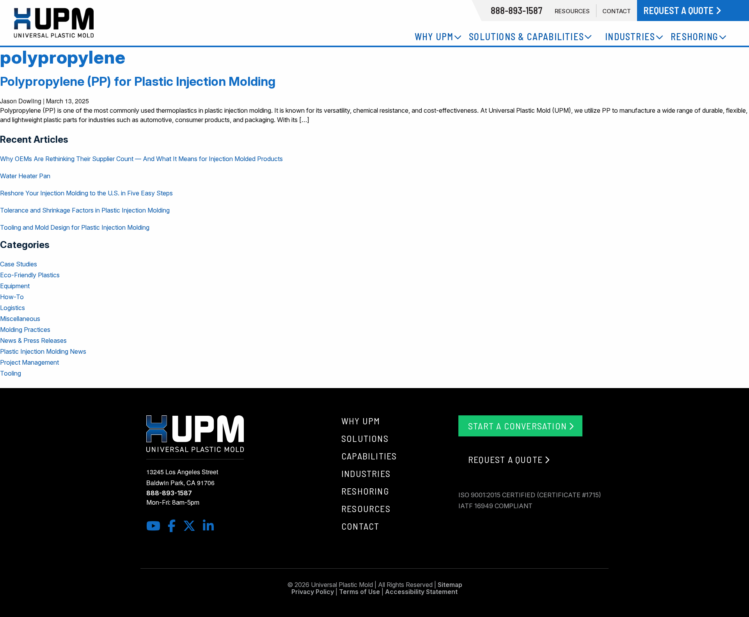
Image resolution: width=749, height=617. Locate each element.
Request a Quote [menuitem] (679, 10)
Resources (365, 508)
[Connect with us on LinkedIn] (212, 525)
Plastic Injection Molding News (43, 351)
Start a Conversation (517, 425)
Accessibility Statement (421, 592)
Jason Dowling (20, 100)
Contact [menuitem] (616, 11)
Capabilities (369, 455)
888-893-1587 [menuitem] (516, 10)
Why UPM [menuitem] (434, 36)
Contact (360, 526)
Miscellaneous (20, 319)
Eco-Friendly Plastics (30, 275)
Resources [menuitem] (572, 11)
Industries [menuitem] (630, 36)
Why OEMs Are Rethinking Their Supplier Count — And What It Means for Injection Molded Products (141, 159)
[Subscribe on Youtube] (157, 525)
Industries (365, 473)
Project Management (29, 362)
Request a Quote (505, 459)
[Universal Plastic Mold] (125, 23)
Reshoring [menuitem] (694, 36)
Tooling (10, 373)
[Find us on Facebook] (175, 525)
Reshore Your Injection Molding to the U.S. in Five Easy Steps (86, 193)
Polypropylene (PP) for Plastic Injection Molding (137, 81)
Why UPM (360, 420)
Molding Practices (25, 329)
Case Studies (18, 264)
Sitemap (450, 585)
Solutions (365, 438)
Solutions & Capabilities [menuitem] (526, 36)
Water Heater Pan (25, 176)
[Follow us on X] (193, 525)
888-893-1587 (169, 493)
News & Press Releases (33, 340)
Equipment (15, 286)
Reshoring (365, 490)
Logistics (12, 308)
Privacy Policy (312, 592)
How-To (12, 297)
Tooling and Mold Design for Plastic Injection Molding (74, 227)
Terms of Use (359, 592)
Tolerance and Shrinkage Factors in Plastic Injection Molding (85, 210)
